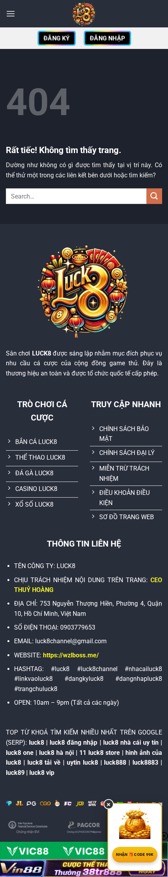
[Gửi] (154, 196)
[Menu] (10, 13)
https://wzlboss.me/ (71, 655)
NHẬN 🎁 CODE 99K (135, 854)
